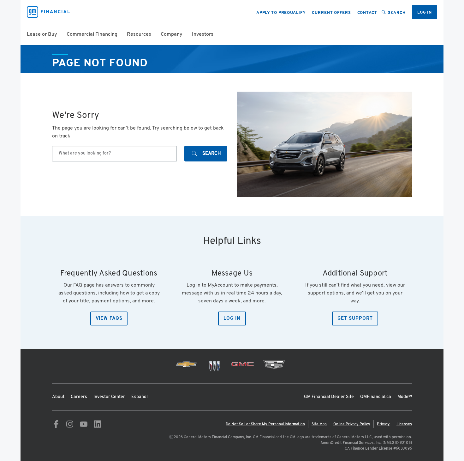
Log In (424, 12)
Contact (367, 12)
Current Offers (331, 12)
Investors (202, 34)
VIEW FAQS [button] (109, 319)
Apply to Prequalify (281, 12)
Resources (139, 34)
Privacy (383, 424)
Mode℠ (404, 397)
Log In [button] (231, 319)
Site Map (319, 424)
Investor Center (109, 397)
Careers (79, 397)
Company (171, 34)
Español (139, 397)
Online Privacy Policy (351, 424)
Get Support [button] (355, 319)
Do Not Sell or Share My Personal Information (265, 424)
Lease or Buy (42, 34)
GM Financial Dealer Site (329, 397)
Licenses (404, 424)
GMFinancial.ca (375, 397)
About (58, 397)
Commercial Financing (92, 34)
